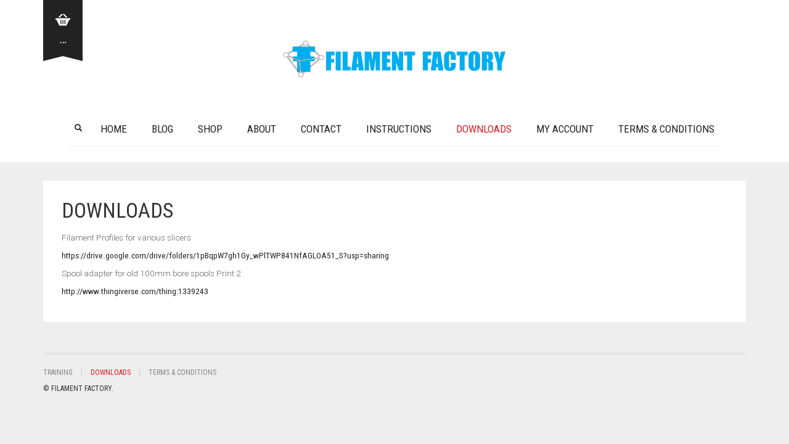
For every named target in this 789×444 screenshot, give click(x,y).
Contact (321, 129)
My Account (565, 129)
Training (58, 372)
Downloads (484, 129)
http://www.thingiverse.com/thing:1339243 (135, 291)
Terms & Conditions (666, 129)
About (261, 129)
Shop (210, 129)
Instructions (398, 129)
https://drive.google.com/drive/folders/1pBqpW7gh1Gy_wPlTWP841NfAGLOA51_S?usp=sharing (225, 255)
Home (113, 129)
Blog (162, 129)
